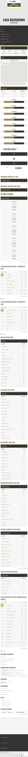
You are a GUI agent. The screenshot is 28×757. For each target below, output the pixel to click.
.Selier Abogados (4, 376)
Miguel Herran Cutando (6, 556)
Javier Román (4, 451)
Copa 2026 (4, 656)
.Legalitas (3, 373)
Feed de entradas (5, 702)
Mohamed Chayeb (5, 454)
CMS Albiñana (9, 293)
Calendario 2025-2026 (5, 36)
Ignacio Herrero (4, 466)
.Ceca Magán (4, 346)
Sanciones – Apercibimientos (8, 658)
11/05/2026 (14, 238)
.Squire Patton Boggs (5, 367)
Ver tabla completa (23, 296)
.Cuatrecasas (4, 355)
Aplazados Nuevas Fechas (7, 660)
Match (14, 210)
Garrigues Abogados (10, 287)
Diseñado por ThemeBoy (5, 753)
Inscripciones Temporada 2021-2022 (17, 674)
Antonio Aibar (4, 593)
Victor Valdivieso (4, 589)
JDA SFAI (8, 325)
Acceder (4, 700)
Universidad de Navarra (11, 310)
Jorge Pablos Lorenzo (6, 676)
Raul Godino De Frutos (5, 472)
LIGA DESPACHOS (14, 19)
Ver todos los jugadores (22, 568)
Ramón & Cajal (9, 290)
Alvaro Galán (3, 460)
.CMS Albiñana (4, 379)
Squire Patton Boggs (10, 281)
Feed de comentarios (6, 704)
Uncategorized (5, 694)
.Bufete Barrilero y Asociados (7, 358)
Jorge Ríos (3, 469)
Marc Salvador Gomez (5, 565)
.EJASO (2, 385)
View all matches (24, 183)
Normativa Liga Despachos (7, 690)
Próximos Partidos (4, 39)
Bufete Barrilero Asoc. (10, 322)
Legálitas (8, 277)
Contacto (2, 44)
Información (4, 688)
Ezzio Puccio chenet (5, 541)
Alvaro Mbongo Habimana (6, 478)
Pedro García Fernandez (6, 550)
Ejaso (7, 328)
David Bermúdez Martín (6, 475)
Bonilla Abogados (9, 316)
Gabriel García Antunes (6, 553)
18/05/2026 (14, 213)
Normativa (3, 31)
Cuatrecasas (3, 93)
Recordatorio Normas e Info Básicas (15, 670)
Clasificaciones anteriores (6, 41)
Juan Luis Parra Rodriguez (6, 544)
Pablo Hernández (4, 457)
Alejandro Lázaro (4, 559)
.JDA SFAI (3, 352)
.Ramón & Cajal (4, 364)
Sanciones (4, 662)
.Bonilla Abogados (5, 349)
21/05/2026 (14, 201)
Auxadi (2, 96)
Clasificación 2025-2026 (5, 34)
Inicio (2, 29)
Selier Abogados (9, 284)
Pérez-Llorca (8, 319)
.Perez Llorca (3, 382)
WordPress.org (5, 705)
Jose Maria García (4, 463)
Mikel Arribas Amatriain (6, 580)
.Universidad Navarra (5, 370)
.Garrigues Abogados (5, 361)
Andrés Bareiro (4, 547)
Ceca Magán (8, 274)
